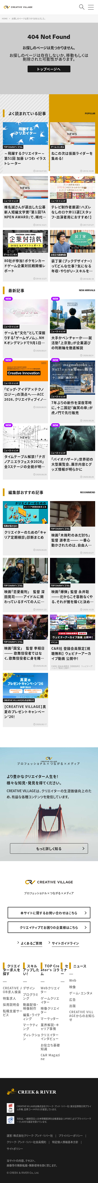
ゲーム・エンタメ (81, 993)
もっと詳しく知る (49, 848)
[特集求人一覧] (83, 483)
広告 (72, 999)
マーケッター (50, 1018)
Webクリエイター (50, 990)
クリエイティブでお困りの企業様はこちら (49, 927)
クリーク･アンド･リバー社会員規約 (26, 1142)
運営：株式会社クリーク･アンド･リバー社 (30, 1135)
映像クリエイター (50, 1010)
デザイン (29, 988)
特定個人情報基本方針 (65, 1142)
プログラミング (30, 996)
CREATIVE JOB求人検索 (12, 990)
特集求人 (9, 998)
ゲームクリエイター (50, 1000)
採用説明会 (11, 1004)
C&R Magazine (50, 1057)
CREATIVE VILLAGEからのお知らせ (82, 1016)
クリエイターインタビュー (50, 1036)
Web (72, 980)
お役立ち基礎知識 (50, 1047)
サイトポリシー (15, 1149)
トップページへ (49, 69)
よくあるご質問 (31, 943)
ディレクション (31, 1036)
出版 (72, 1005)
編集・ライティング (31, 1016)
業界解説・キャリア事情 (50, 1026)
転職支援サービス (13, 1013)
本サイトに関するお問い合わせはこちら (48, 913)
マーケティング (30, 1026)
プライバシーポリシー (71, 1135)
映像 (72, 986)
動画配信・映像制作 (30, 1006)
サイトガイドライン (65, 943)
